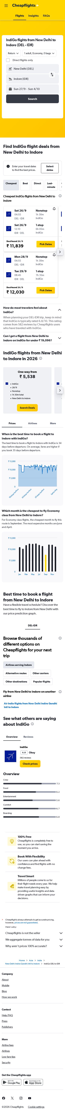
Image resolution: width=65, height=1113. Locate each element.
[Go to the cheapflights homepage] (25, 5)
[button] (6, 6)
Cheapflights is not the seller (22, 933)
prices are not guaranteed (26, 922)
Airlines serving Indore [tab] (19, 664)
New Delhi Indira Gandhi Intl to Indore (22, 963)
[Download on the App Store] (33, 1082)
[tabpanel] (32, 508)
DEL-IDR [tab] (32, 625)
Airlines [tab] (32, 423)
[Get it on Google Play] (11, 1082)
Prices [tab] (12, 423)
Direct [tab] (37, 183)
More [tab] (53, 423)
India (39, 960)
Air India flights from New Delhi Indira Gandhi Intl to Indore (30, 705)
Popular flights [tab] (41, 681)
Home (22, 960)
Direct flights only (23, 60)
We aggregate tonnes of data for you (27, 939)
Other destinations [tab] (16, 681)
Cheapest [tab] (11, 183)
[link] (27, 407)
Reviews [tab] (28, 736)
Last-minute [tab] (51, 185)
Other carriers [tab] (41, 673)
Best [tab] (25, 183)
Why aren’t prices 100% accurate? (26, 946)
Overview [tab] (12, 736)
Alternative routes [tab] (16, 673)
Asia (31, 960)
